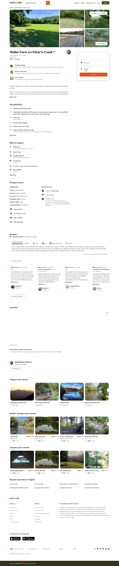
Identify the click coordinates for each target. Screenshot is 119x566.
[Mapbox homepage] (13, 345)
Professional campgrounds (42, 513)
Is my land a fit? (39, 510)
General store (13, 510)
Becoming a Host (39, 507)
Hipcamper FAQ (14, 522)
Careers (12, 516)
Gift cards (12, 507)
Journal (12, 513)
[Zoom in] (107, 312)
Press (11, 519)
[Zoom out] (107, 315)
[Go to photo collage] (34, 28)
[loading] (93, 75)
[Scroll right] (109, 390)
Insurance (37, 516)
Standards (37, 519)
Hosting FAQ (38, 522)
